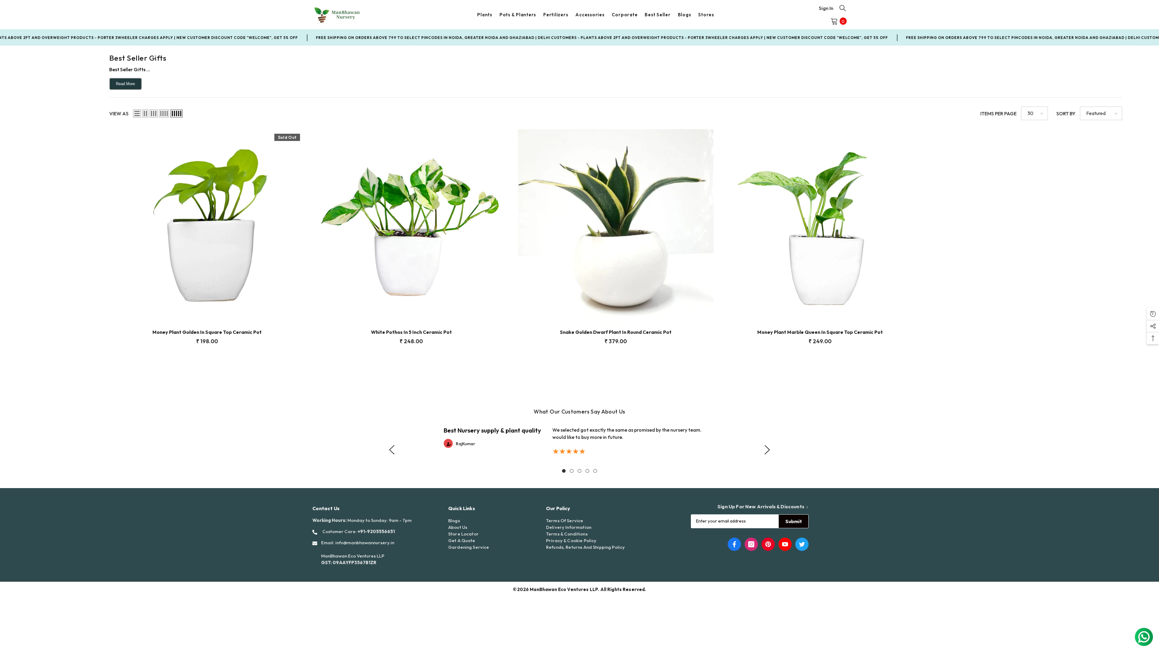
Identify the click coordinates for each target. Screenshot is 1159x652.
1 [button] (564, 471)
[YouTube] (785, 544)
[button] (137, 113)
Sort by (1065, 113)
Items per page (998, 113)
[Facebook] (734, 544)
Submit (793, 521)
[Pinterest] (768, 544)
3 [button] (579, 471)
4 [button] (587, 471)
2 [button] (571, 471)
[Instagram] (751, 544)
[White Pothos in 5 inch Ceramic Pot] (411, 226)
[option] (579, 440)
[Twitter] (802, 544)
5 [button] (595, 471)
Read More (125, 84)
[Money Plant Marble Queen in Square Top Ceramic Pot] (820, 226)
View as (119, 113)
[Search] (843, 8)
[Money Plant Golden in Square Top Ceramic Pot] (207, 226)
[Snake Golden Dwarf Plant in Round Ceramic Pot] (615, 226)
